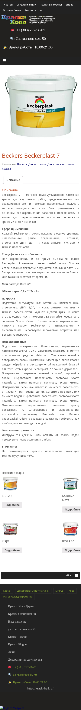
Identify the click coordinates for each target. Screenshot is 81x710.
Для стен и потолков (60, 164)
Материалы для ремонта (17, 596)
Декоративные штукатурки (33, 590)
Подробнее (12, 505)
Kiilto (71, 590)
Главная (8, 4)
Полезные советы (51, 4)
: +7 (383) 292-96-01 (30, 30)
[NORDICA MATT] (70, 483)
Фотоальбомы (12, 10)
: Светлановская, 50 (30, 38)
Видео (69, 4)
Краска (6, 168)
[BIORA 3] (10, 483)
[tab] (13, 180)
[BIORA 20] (70, 528)
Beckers (22, 164)
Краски (7, 590)
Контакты (30, 10)
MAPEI (59, 590)
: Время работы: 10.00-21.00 (30, 47)
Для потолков (37, 164)
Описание (13, 180)
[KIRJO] (10, 528)
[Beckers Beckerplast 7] (40, 106)
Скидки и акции (26, 4)
